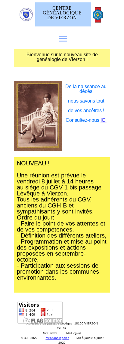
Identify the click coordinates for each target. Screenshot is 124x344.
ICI (104, 120)
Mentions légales (57, 337)
